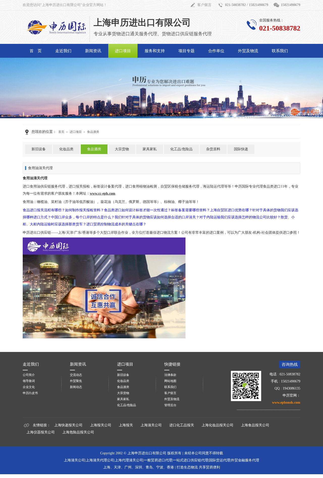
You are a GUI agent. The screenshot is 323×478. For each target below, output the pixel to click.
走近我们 (63, 51)
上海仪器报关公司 (40, 432)
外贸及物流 (248, 51)
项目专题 (186, 51)
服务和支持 (155, 51)
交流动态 (76, 375)
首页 (61, 132)
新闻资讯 (93, 51)
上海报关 (126, 425)
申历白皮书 (30, 393)
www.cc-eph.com (102, 193)
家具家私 (150, 149)
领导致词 (29, 381)
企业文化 (29, 387)
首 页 (36, 51)
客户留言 (204, 5)
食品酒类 (93, 132)
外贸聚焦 (76, 381)
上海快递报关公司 (68, 425)
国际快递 (241, 149)
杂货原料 (213, 149)
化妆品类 (66, 149)
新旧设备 (39, 149)
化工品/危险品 (181, 149)
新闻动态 (76, 387)
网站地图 (170, 381)
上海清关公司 (151, 425)
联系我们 (280, 51)
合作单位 (216, 51)
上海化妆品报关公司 (217, 425)
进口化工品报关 (181, 425)
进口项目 (123, 51)
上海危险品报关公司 (78, 432)
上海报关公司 (100, 425)
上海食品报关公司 (255, 425)
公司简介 (29, 375)
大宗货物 (122, 149)
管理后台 (170, 405)
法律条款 (170, 375)
